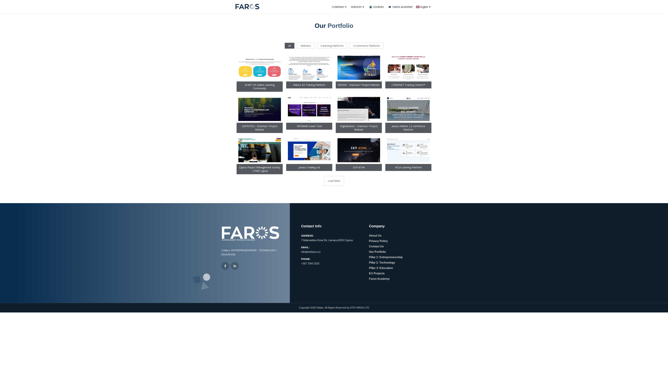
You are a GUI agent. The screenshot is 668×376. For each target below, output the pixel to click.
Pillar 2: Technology (382, 262)
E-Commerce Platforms (366, 45)
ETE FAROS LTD (359, 307)
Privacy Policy (378, 241)
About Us (375, 235)
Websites (306, 45)
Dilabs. (320, 307)
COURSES (378, 7)
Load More (334, 180)
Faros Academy (379, 278)
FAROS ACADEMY (402, 7)
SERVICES (356, 7)
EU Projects (377, 273)
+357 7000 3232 (310, 263)
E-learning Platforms (332, 45)
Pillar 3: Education (381, 268)
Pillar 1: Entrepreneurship (386, 257)
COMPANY (338, 7)
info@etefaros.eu (310, 251)
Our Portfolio (377, 251)
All (289, 45)
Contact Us (376, 246)
